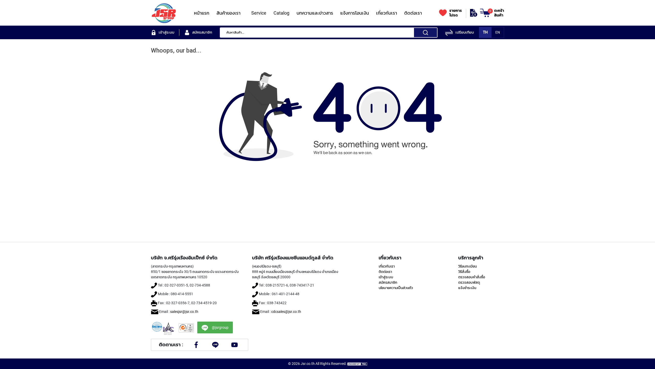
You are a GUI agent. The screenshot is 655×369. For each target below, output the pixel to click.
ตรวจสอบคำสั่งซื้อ (471, 277)
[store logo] (164, 13)
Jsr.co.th (308, 364)
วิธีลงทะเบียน (467, 266)
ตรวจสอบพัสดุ (469, 282)
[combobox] (329, 32)
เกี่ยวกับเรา (387, 266)
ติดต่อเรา (385, 272)
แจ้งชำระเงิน (467, 288)
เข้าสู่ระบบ (386, 277)
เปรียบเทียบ (464, 32)
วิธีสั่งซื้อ (464, 272)
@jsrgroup (220, 327)
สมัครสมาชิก (388, 282)
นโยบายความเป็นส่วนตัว (396, 288)
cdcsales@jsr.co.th (286, 312)
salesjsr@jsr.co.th (184, 312)
